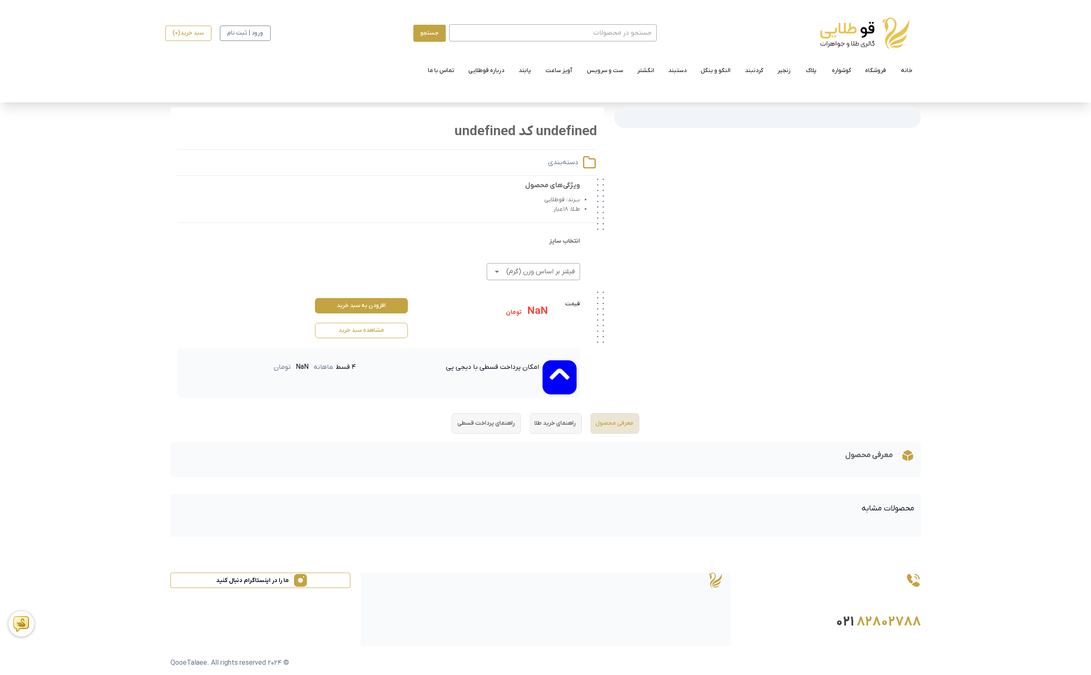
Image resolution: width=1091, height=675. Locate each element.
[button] (533, 271)
